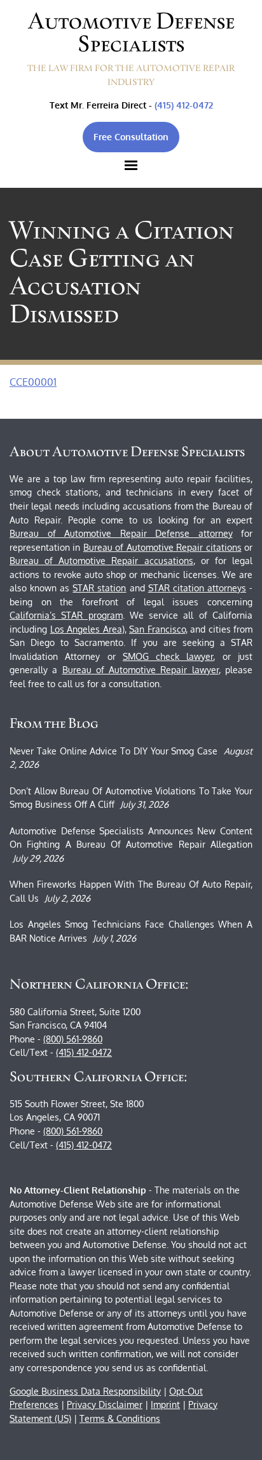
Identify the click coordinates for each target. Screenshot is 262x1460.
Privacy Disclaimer (104, 1404)
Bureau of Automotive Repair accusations (101, 560)
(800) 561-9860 (72, 1039)
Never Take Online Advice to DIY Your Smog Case (113, 751)
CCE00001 (33, 382)
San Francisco (157, 629)
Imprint (165, 1404)
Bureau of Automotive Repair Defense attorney (121, 533)
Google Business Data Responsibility (85, 1391)
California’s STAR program (66, 615)
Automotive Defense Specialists (131, 32)
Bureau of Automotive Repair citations (162, 547)
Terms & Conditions (119, 1418)
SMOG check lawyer (168, 656)
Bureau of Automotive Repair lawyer (140, 669)
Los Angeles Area (86, 629)
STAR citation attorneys (197, 587)
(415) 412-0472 (184, 105)
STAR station (99, 587)
